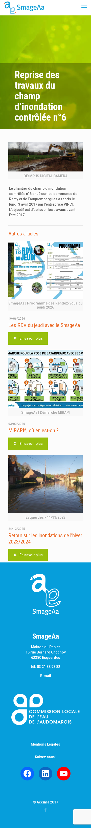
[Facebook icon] (46, 810)
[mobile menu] (84, 7)
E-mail (45, 676)
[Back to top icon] (80, 817)
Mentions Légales (45, 744)
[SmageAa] (24, 7)
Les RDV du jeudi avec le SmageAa (44, 325)
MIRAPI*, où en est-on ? (33, 430)
